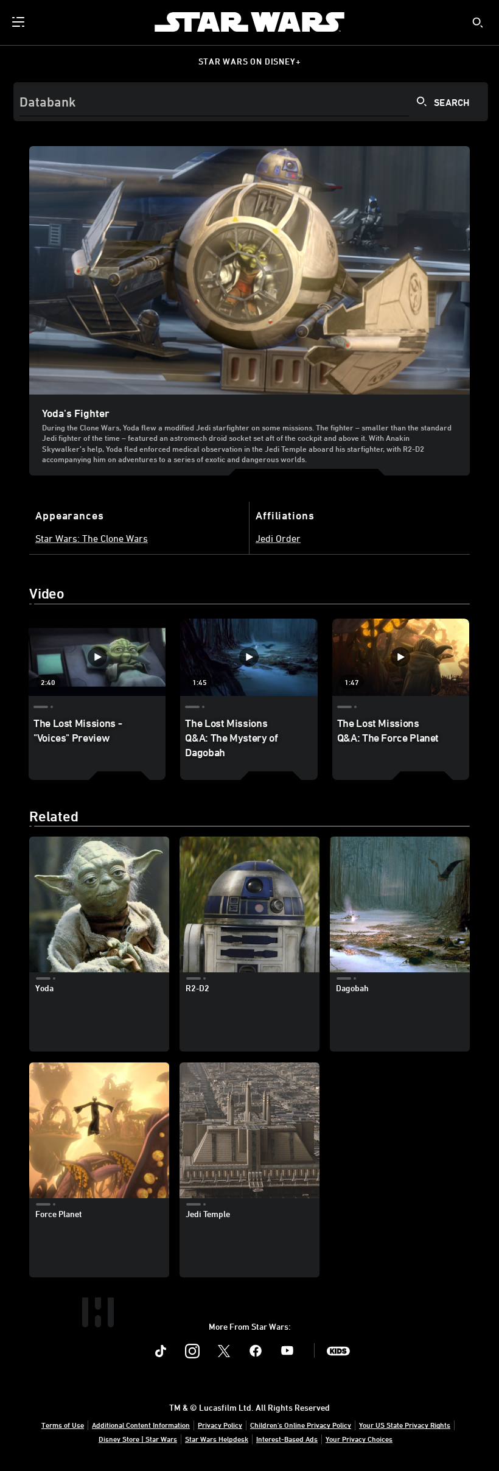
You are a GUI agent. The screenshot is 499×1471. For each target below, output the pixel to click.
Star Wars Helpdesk (216, 1438)
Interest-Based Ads (287, 1438)
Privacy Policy (220, 1424)
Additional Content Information (141, 1424)
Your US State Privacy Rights (404, 1424)
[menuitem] (19, 22)
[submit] (477, 22)
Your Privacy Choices (359, 1438)
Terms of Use (62, 1424)
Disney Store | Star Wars (138, 1438)
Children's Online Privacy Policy (300, 1424)
